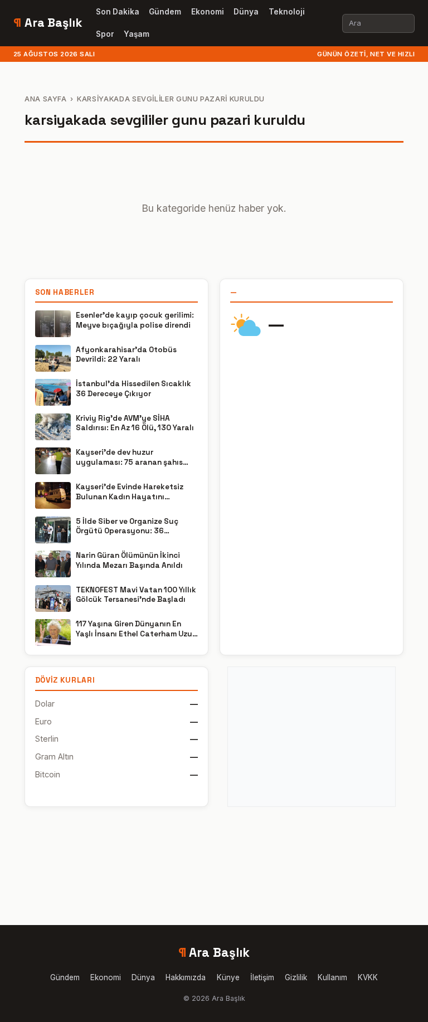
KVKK (368, 977)
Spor (105, 34)
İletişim (262, 977)
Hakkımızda (186, 977)
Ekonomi (207, 11)
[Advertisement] (311, 736)
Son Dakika (117, 11)
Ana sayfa (46, 99)
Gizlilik (296, 977)
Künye (228, 977)
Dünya (246, 11)
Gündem (165, 11)
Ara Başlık (47, 22)
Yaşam (136, 34)
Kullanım (332, 977)
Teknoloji (287, 11)
